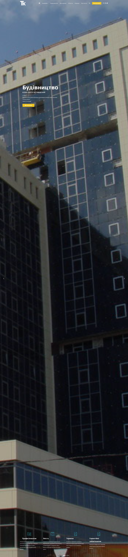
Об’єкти (70, 3)
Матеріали (63, 3)
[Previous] (4, 278)
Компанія (44, 3)
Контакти (84, 3)
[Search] (89, 3)
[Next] (124, 278)
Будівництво (54, 3)
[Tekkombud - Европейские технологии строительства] (23, 3)
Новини (77, 3)
